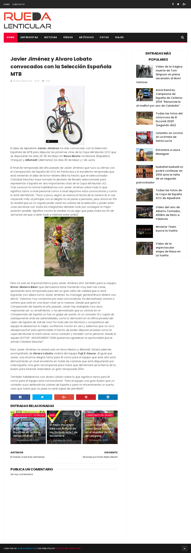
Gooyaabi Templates (68, 548)
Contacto (18, 4)
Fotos (104, 37)
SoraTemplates (27, 548)
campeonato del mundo (99, 415)
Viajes (119, 37)
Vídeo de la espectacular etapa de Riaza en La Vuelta (168, 249)
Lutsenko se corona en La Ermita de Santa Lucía (169, 137)
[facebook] (173, 4)
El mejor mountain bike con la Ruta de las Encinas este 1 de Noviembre (63, 430)
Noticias (50, 37)
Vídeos (68, 37)
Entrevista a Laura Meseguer (168, 152)
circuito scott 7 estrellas (29, 415)
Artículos (86, 37)
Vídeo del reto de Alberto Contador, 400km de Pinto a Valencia (168, 213)
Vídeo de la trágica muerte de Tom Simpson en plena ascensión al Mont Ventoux (159, 74)
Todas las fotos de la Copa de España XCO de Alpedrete (169, 194)
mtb (47, 80)
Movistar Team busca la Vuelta (166, 229)
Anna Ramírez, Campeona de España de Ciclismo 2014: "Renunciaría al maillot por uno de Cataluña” (159, 98)
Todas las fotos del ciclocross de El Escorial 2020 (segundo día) (169, 119)
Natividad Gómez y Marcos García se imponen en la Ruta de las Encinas (26, 430)
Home (7, 4)
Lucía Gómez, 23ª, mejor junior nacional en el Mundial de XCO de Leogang (99, 430)
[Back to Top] (184, 548)
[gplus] (184, 4)
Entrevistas (29, 37)
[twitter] (178, 4)
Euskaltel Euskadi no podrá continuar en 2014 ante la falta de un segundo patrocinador (159, 174)
